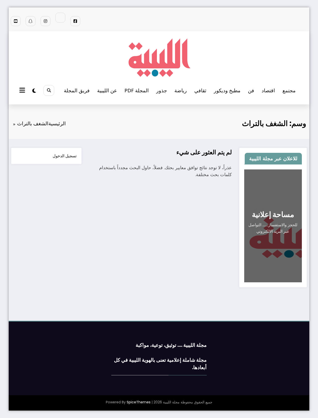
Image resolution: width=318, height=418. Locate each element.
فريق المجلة (77, 90)
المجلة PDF (136, 90)
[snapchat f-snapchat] (31, 21)
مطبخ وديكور (227, 90)
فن (251, 90)
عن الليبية (107, 90)
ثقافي (200, 90)
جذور (161, 90)
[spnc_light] (34, 90)
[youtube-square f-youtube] (16, 21)
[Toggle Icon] (23, 91)
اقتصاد (268, 90)
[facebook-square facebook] (75, 21)
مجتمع (289, 90)
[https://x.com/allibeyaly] (60, 18)
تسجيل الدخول (65, 156)
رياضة (180, 90)
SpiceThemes (139, 402)
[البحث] (48, 90)
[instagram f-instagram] (45, 21)
